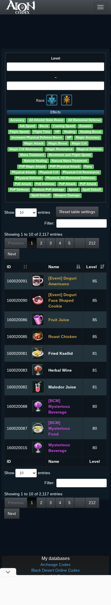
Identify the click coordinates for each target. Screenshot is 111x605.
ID (9, 266)
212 (92, 243)
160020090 (17, 300)
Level (55, 58)
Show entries (27, 212)
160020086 (17, 319)
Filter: (49, 223)
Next (12, 254)
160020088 (17, 406)
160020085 (17, 336)
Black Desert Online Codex (55, 570)
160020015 (17, 447)
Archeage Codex (55, 564)
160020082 (17, 387)
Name (53, 266)
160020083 (17, 370)
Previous (16, 243)
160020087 (17, 428)
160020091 (17, 281)
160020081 (17, 353)
